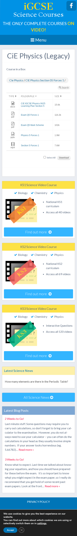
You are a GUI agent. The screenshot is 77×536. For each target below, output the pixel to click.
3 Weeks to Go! (14, 459)
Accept (10, 530)
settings (41, 523)
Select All (51, 157)
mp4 (13, 147)
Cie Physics (16, 80)
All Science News (37, 397)
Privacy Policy (38, 501)
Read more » (26, 449)
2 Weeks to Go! (14, 418)
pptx (13, 137)
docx (12, 106)
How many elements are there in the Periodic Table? (36, 381)
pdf (12, 117)
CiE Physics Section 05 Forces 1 (44, 80)
